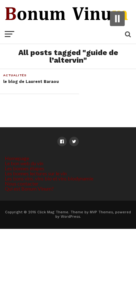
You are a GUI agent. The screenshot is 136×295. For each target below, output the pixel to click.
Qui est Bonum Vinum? (29, 188)
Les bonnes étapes (24, 168)
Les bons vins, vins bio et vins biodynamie (49, 178)
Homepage (17, 158)
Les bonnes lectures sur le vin (36, 173)
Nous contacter (22, 183)
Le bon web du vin (24, 163)
